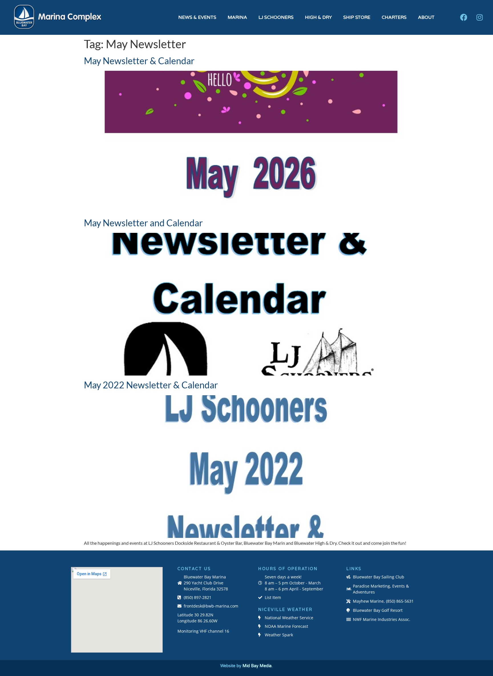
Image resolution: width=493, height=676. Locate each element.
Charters (394, 17)
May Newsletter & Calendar (139, 60)
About (426, 17)
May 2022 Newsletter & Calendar (151, 384)
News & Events (197, 17)
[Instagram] (479, 17)
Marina (237, 17)
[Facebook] (464, 17)
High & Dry (318, 17)
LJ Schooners (276, 17)
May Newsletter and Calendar (143, 222)
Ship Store (356, 17)
